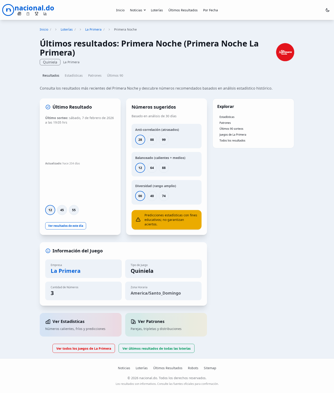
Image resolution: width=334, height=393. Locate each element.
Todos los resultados (232, 140)
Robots (193, 368)
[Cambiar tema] (327, 10)
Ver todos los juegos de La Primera (83, 348)
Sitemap (210, 368)
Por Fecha (210, 10)
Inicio (120, 10)
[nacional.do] (8, 10)
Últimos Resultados (183, 10)
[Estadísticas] (45, 13)
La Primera (93, 29)
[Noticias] (19, 13)
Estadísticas (74, 75)
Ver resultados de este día (65, 226)
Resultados (50, 75)
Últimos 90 (115, 75)
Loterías (157, 10)
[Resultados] (36, 13)
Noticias (136, 10)
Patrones (95, 75)
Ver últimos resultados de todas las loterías (156, 348)
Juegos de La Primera (232, 135)
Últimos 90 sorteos (231, 129)
